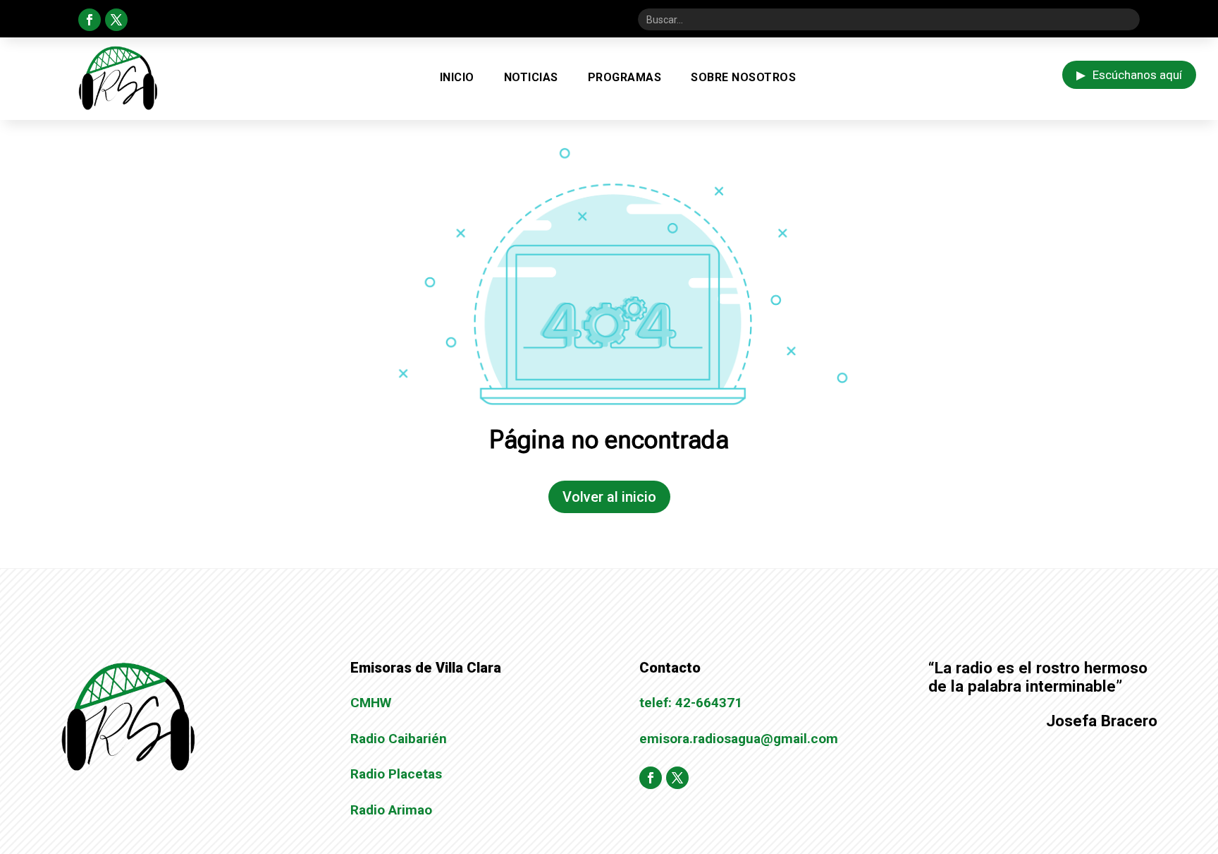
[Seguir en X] (116, 19)
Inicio (457, 77)
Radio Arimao (391, 810)
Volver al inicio (609, 496)
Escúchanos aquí (1129, 75)
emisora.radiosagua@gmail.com (738, 738)
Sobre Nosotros (743, 77)
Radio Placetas (396, 774)
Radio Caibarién (398, 738)
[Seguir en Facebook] (89, 19)
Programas (625, 77)
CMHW (370, 702)
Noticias (531, 77)
